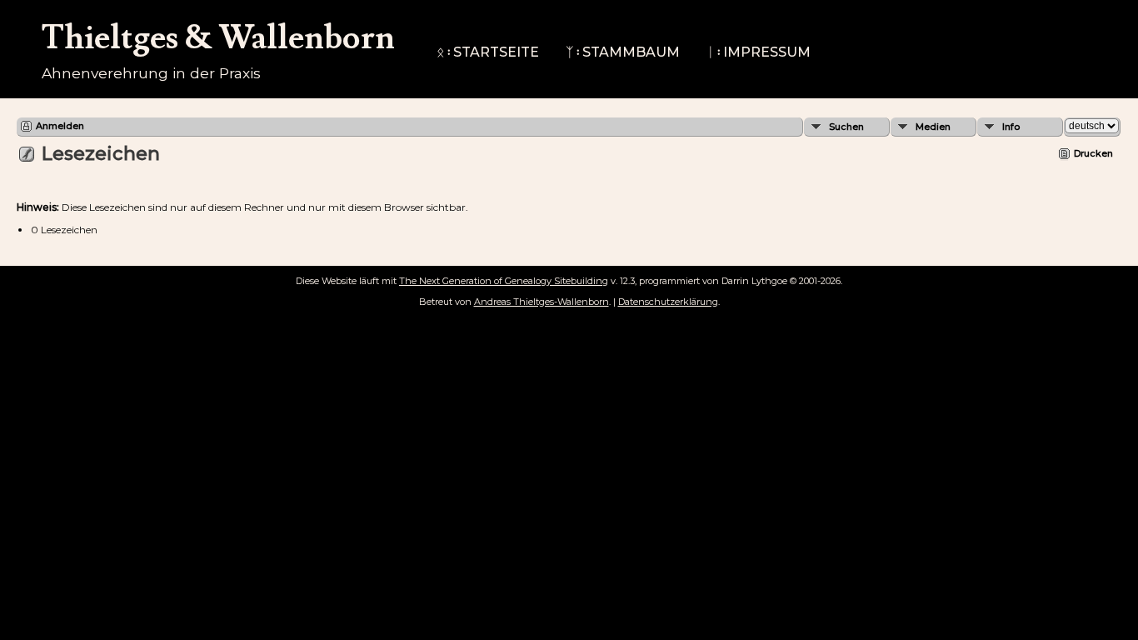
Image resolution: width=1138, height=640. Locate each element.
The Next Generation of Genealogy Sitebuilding (503, 281)
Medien (933, 126)
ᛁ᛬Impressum (758, 52)
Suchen (846, 126)
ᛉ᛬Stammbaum (623, 52)
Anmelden (60, 126)
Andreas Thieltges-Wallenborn (541, 302)
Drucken (1093, 153)
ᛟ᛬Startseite (488, 52)
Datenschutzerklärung (668, 302)
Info (1011, 126)
